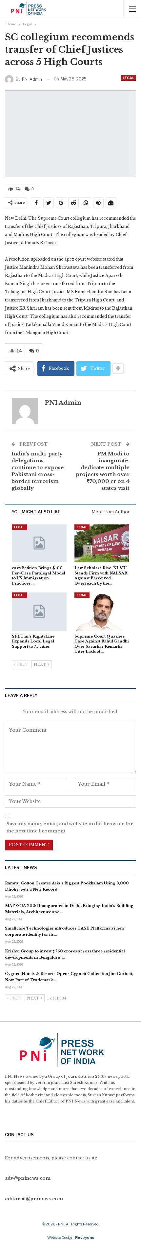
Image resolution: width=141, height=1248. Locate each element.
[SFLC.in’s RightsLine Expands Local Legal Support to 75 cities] (39, 611)
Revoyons (84, 1237)
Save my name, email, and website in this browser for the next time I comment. (70, 827)
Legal (128, 78)
